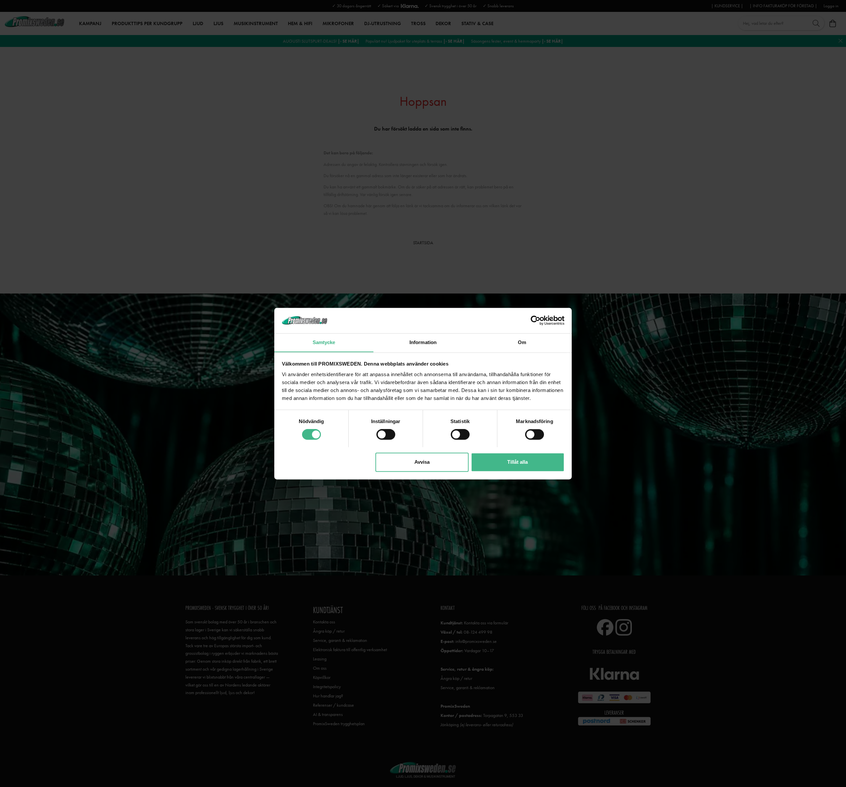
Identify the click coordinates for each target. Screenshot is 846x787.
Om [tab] (522, 342)
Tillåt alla (517, 462)
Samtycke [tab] (324, 342)
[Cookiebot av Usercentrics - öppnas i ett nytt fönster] (535, 320)
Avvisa (422, 462)
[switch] (385, 434)
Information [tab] (423, 342)
